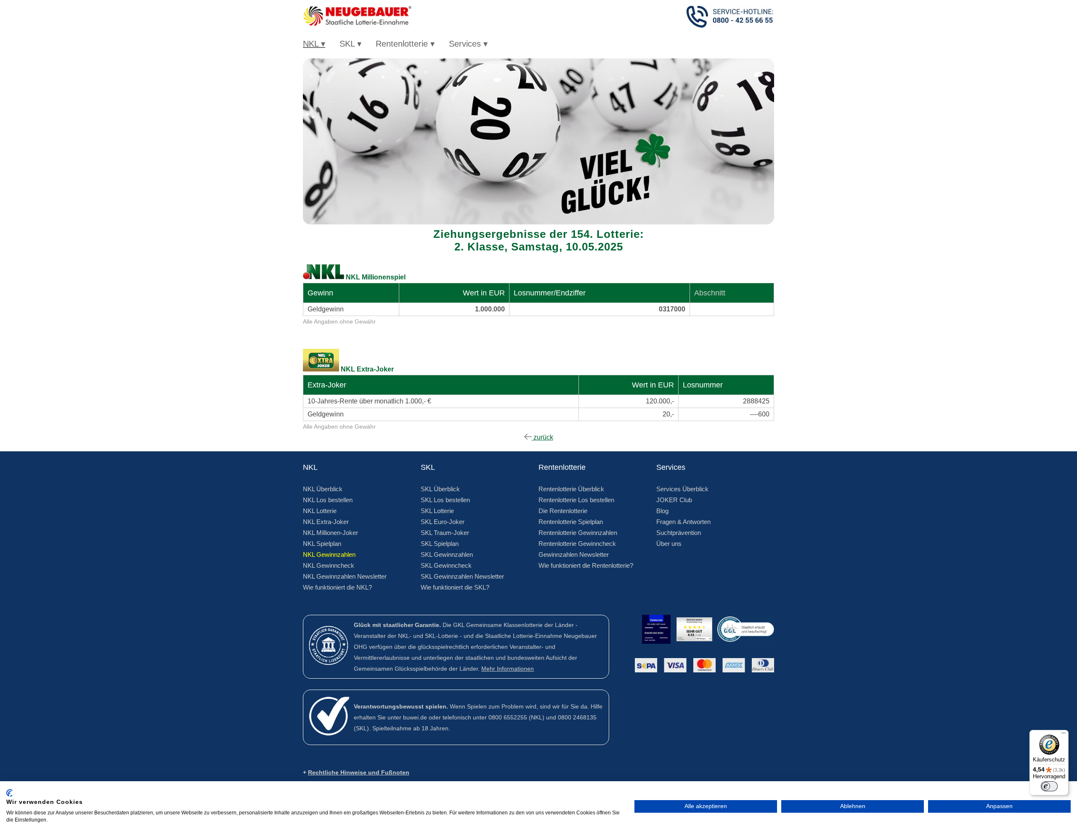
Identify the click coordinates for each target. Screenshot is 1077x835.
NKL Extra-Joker (326, 521)
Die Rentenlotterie (562, 510)
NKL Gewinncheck (328, 565)
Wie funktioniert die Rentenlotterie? (585, 565)
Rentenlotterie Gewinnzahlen (577, 532)
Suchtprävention (678, 532)
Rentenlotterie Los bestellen (576, 499)
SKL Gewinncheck (446, 565)
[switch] (1049, 786)
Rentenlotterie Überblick (571, 489)
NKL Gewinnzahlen (329, 554)
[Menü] (1063, 735)
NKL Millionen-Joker (330, 532)
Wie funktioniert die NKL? (337, 587)
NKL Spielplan (322, 543)
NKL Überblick (322, 489)
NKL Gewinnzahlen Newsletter (345, 576)
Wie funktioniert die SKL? (455, 587)
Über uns (669, 543)
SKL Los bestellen (445, 499)
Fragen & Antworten (683, 521)
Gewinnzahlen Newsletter (573, 554)
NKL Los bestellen (328, 499)
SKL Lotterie (437, 510)
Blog (662, 510)
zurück (542, 437)
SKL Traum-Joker (445, 532)
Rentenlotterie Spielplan (570, 521)
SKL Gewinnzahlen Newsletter (462, 576)
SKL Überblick (440, 489)
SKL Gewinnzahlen (447, 554)
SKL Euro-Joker (442, 521)
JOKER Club (674, 499)
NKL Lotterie (320, 510)
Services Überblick (682, 489)
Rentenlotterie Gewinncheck (577, 543)
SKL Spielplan (440, 543)
